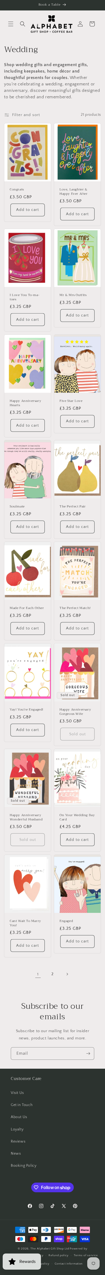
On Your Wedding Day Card (77, 817)
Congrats (17, 190)
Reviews (18, 1141)
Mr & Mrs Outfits (73, 295)
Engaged (66, 921)
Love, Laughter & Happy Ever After (74, 192)
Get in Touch (22, 1105)
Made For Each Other (27, 608)
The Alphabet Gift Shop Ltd (49, 1248)
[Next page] (67, 974)
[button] (11, 24)
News (16, 1153)
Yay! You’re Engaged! (26, 710)
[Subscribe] (88, 1053)
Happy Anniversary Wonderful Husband (26, 817)
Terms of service (86, 1255)
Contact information (69, 1263)
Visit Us (17, 1093)
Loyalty (17, 1129)
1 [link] (38, 974)
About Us (19, 1117)
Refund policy (58, 1255)
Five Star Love (71, 401)
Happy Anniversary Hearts (25, 403)
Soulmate (17, 507)
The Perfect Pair (73, 507)
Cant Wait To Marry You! (25, 923)
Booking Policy (23, 1166)
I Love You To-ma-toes (24, 297)
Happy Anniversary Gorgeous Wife (75, 712)
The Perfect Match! (75, 608)
